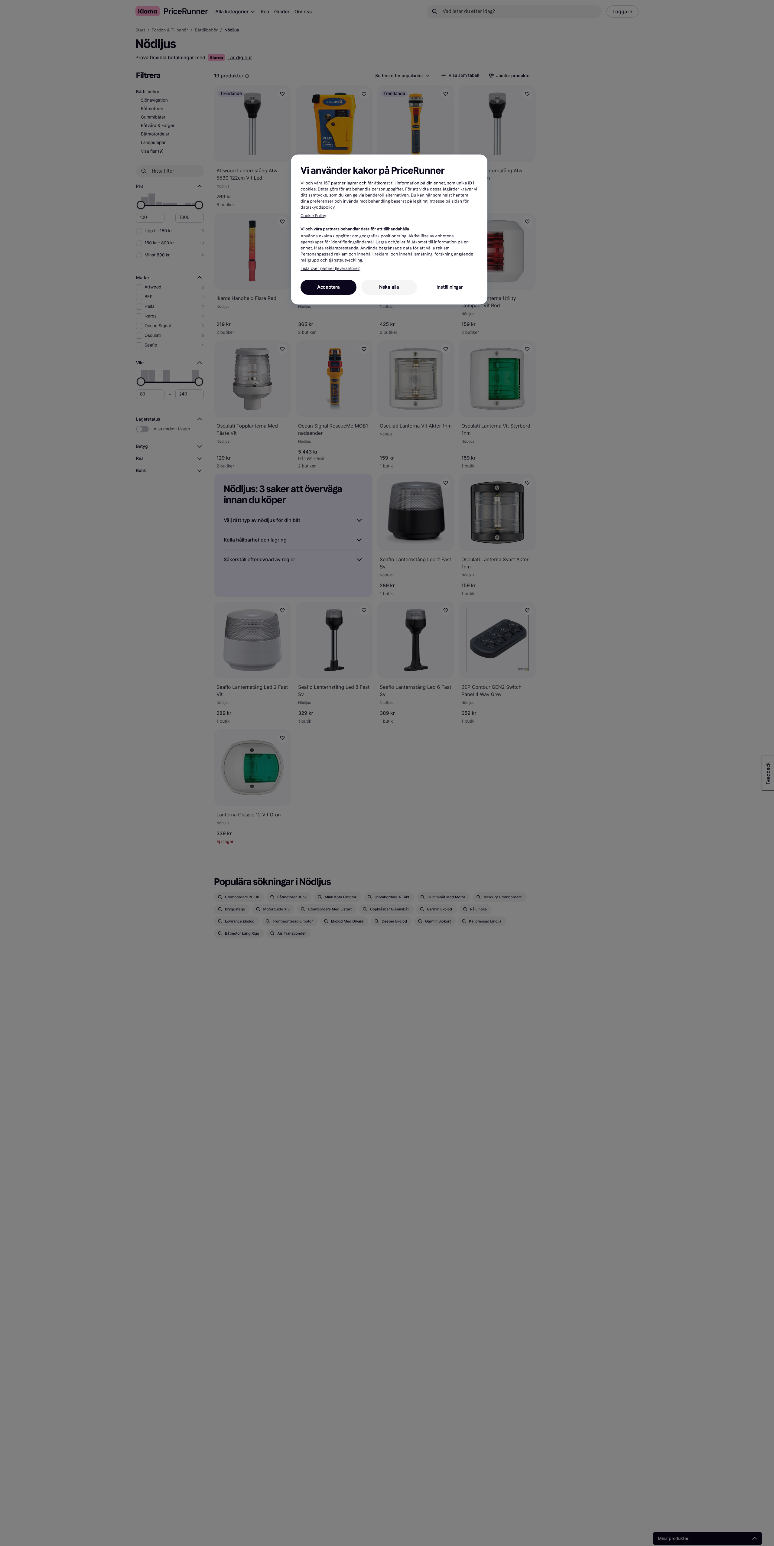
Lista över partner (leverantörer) (330, 269)
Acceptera (328, 287)
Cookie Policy (313, 215)
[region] (389, 229)
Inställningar (450, 287)
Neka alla (389, 287)
